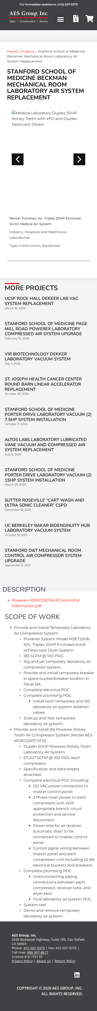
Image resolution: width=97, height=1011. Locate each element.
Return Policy (65, 961)
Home (12, 51)
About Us (43, 961)
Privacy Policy (22, 961)
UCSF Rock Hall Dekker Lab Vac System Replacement (41, 301)
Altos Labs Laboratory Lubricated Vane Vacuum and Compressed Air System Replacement (46, 445)
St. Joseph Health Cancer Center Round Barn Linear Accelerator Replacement (43, 384)
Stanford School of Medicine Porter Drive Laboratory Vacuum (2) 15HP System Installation (48, 475)
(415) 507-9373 (67, 4)
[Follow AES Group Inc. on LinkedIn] (77, 975)
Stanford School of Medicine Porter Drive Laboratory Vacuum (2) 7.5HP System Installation (48, 414)
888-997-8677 (37, 952)
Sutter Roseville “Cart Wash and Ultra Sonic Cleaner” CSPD (44, 502)
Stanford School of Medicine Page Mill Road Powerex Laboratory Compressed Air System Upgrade (46, 329)
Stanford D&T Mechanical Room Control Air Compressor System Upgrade (43, 555)
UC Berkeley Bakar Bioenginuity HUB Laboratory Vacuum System (47, 528)
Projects (27, 51)
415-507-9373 (34, 948)
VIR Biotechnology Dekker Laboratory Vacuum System (38, 356)
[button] (60, 19)
